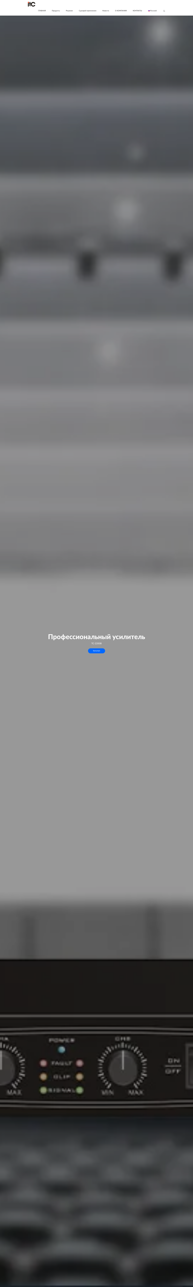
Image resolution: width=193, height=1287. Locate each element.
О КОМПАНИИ (121, 11)
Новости (105, 11)
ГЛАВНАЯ (42, 11)
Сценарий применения (87, 11)
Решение (69, 11)
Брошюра (96, 651)
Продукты (56, 11)
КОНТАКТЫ (137, 11)
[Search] (164, 11)
